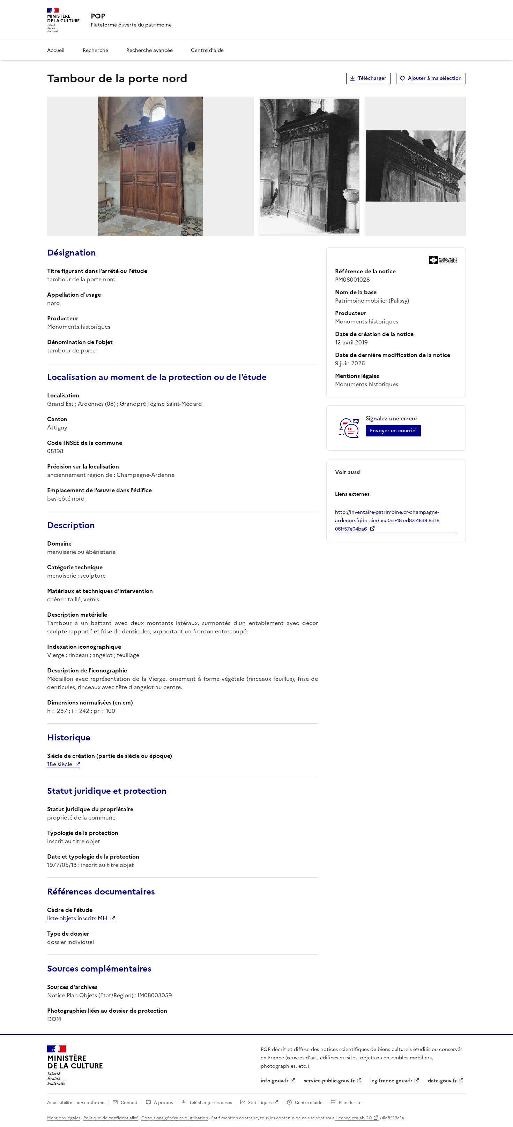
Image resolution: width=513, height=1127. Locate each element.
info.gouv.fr (275, 1080)
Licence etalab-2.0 (353, 1118)
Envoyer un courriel (393, 430)
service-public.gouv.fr (329, 1080)
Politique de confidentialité (110, 1118)
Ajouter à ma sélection (435, 78)
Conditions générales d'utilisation (174, 1118)
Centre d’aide (308, 1102)
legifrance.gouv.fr (391, 1080)
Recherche (95, 50)
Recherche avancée (149, 50)
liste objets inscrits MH (77, 918)
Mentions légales (63, 1118)
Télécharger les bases (210, 1102)
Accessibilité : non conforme (75, 1102)
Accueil (56, 50)
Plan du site (350, 1102)
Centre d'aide (207, 50)
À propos (163, 1102)
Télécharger (372, 78)
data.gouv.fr (442, 1080)
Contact (129, 1102)
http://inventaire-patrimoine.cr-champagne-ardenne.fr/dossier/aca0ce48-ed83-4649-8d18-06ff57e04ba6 (388, 521)
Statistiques (260, 1102)
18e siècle (59, 764)
